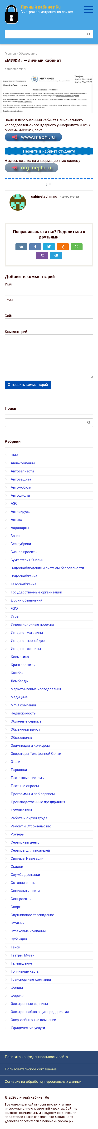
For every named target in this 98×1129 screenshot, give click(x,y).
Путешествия (21, 810)
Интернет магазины (27, 632)
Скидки (17, 866)
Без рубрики (21, 544)
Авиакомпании (23, 463)
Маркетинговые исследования (36, 689)
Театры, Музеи (22, 955)
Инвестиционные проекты (32, 624)
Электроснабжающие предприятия (40, 1012)
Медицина (19, 697)
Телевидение (21, 963)
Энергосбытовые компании (33, 1020)
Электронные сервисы (29, 1004)
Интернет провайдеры (29, 641)
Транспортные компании (31, 979)
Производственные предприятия (38, 802)
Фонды (17, 987)
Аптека (16, 520)
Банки (15, 536)
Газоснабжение (23, 584)
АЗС (14, 503)
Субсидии (19, 939)
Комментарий (16, 332)
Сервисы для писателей (30, 850)
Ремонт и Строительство (31, 826)
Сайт (9, 316)
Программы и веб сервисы (33, 794)
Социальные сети (25, 891)
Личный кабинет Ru (41, 7)
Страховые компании (28, 931)
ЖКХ (14, 608)
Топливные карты (25, 971)
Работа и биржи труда (29, 818)
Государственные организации (36, 592)
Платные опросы (25, 786)
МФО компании (23, 705)
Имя (8, 284)
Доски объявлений (26, 600)
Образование (22, 737)
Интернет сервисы (26, 649)
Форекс (17, 996)
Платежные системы (27, 778)
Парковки (19, 770)
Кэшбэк (17, 673)
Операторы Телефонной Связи (36, 753)
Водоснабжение (24, 576)
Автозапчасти (22, 471)
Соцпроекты (21, 899)
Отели (15, 762)
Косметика (20, 657)
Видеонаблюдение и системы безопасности (47, 568)
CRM (14, 455)
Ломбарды (20, 681)
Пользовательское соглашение (31, 1069)
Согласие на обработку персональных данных (43, 1081)
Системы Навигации (27, 858)
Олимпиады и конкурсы (30, 745)
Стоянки (17, 923)
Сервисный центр (25, 842)
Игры (15, 616)
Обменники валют (25, 729)
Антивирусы (20, 511)
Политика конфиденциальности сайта (36, 1057)
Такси (15, 947)
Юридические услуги (28, 1028)
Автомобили (21, 487)
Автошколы (20, 495)
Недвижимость (23, 713)
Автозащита (21, 479)
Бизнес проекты (24, 552)
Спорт (15, 907)
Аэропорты (20, 528)
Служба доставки (25, 874)
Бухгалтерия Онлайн (27, 560)
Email (9, 300)
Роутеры (17, 834)
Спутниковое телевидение (32, 915)
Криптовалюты (23, 665)
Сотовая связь (23, 883)
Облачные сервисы (26, 721)
